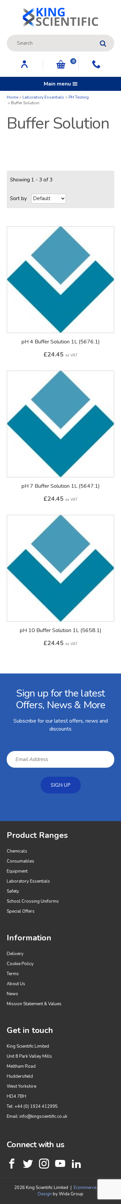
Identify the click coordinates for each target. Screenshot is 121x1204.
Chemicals (17, 851)
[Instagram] (44, 1164)
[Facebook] (12, 1164)
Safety (13, 891)
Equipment (17, 871)
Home (12, 97)
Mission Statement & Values (34, 1004)
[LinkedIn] (76, 1164)
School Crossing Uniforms (33, 901)
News (12, 994)
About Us (16, 984)
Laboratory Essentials (43, 97)
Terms (13, 974)
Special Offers (21, 911)
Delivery (15, 954)
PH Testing (79, 97)
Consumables (20, 861)
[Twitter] (28, 1164)
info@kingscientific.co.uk (43, 1116)
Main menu (57, 84)
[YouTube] (60, 1164)
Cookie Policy (20, 964)
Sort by (18, 198)
